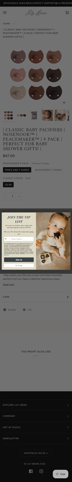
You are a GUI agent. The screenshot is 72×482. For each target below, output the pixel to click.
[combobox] (7, 239)
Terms (7, 255)
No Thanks (19, 265)
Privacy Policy (29, 253)
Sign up (19, 259)
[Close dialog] (68, 214)
